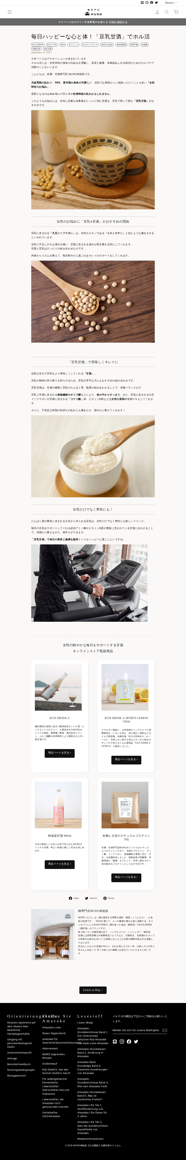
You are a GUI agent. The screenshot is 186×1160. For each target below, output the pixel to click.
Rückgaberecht (16, 1075)
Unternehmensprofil (19, 1052)
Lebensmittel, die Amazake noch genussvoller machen (55, 1103)
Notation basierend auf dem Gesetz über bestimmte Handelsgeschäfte (21, 1028)
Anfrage (12, 1058)
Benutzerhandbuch (19, 1064)
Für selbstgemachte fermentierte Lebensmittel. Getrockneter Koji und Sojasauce (55, 1086)
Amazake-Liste (51, 1027)
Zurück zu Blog (91, 990)
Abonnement (50, 1048)
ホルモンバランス (89, 44)
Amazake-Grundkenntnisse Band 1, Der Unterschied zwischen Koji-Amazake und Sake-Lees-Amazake (92, 1036)
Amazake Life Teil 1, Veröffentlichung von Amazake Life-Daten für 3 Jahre (92, 1111)
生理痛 (144, 44)
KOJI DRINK (37, 44)
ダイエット (73, 44)
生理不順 (134, 44)
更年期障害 (121, 44)
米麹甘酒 (36, 49)
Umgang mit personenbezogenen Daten (19, 1043)
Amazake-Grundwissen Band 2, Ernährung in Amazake (91, 1053)
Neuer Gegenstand (53, 1033)
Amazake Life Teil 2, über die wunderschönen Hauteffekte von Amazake (92, 1127)
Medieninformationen (90, 1138)
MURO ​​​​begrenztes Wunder (53, 1056)
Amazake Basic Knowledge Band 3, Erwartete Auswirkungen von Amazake (92, 1068)
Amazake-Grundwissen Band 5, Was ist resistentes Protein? (91, 1096)
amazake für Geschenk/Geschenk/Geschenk (61, 1041)
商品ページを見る (58, 752)
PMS (63, 44)
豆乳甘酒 (48, 49)
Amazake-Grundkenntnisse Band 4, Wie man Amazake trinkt (92, 1082)
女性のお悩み (107, 44)
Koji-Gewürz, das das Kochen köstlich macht (56, 1071)
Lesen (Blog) (85, 1022)
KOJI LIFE (52, 44)
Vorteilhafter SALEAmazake (51, 1114)
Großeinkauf (49, 1063)
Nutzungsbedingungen (21, 1069)
